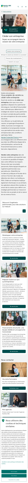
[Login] (22, 6)
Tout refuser (14, 475)
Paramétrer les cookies (14, 480)
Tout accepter (14, 471)
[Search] (18, 6)
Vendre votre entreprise (13, 51)
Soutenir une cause (14, 62)
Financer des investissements (14, 58)
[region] (14, 450)
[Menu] (25, 6)
